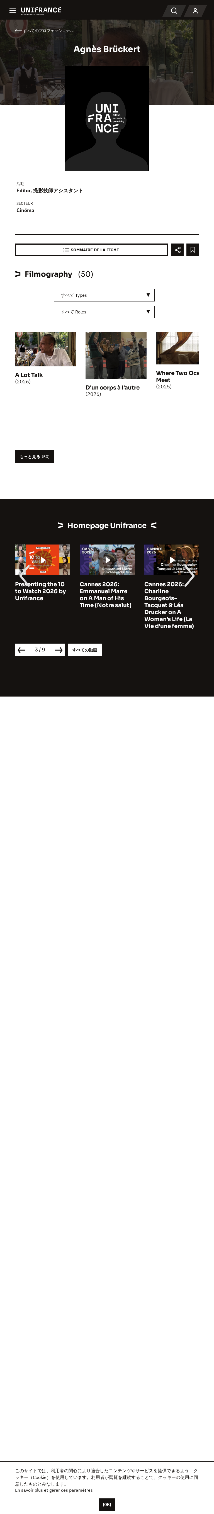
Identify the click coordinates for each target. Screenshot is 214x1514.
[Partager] (177, 250)
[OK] (107, 1504)
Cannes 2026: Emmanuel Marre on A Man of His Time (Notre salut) (41, 595)
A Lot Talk (29, 375)
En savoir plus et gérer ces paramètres (54, 1490)
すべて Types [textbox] (74, 295)
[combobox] (104, 295)
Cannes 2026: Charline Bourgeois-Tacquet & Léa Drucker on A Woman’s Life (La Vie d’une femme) (104, 605)
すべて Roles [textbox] (73, 312)
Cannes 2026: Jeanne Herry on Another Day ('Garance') (167, 595)
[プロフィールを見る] (195, 11)
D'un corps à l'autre (113, 387)
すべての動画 (84, 650)
